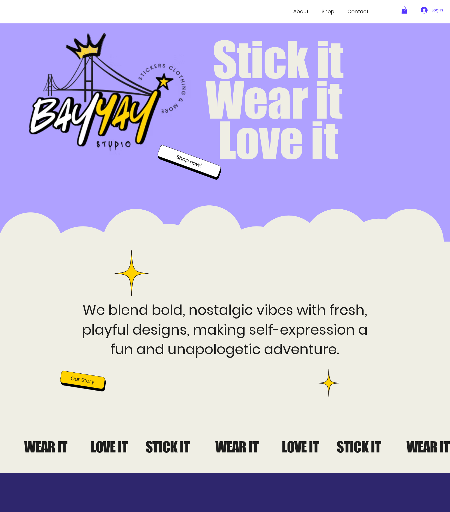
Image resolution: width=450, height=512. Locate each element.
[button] (404, 10)
